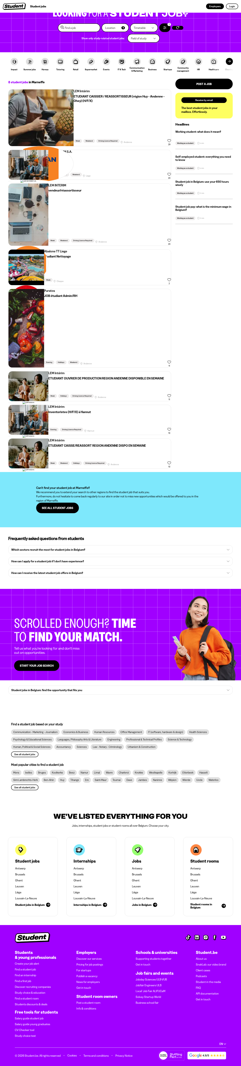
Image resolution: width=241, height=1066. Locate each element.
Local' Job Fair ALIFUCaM (150, 991)
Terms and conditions (96, 1055)
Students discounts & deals (31, 1004)
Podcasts (201, 976)
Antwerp (20, 868)
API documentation (207, 993)
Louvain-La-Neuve (26, 898)
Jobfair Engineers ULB (148, 985)
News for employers (88, 982)
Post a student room (88, 1002)
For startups (83, 970)
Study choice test (25, 1035)
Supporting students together (153, 958)
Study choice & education (30, 992)
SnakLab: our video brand (211, 964)
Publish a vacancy (87, 976)
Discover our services (89, 958)
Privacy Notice (123, 1055)
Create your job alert (27, 963)
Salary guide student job (29, 1018)
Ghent (19, 880)
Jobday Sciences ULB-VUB (151, 979)
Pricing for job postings (89, 964)
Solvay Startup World (148, 997)
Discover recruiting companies (33, 987)
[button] (115, 27)
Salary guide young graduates (32, 1024)
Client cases (203, 970)
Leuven (19, 886)
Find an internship (25, 975)
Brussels (20, 874)
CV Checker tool (24, 1030)
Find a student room (27, 998)
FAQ (198, 987)
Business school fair (147, 1002)
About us (201, 958)
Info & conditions (86, 1008)
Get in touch (83, 987)
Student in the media (208, 982)
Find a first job (23, 981)
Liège (18, 892)
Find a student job (25, 969)
